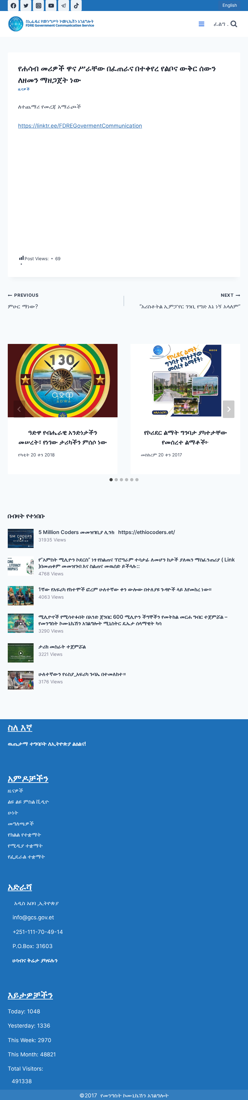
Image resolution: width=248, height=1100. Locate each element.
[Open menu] (202, 24)
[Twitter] (25, 5)
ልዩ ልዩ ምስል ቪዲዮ (28, 801)
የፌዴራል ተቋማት (26, 856)
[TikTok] (76, 5)
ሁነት (13, 812)
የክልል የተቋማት (24, 834)
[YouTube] (51, 5)
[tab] (111, 479)
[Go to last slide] (19, 409)
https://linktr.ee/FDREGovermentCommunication (80, 126)
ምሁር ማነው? (23, 301)
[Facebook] (13, 5)
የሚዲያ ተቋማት (25, 845)
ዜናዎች (24, 89)
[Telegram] (63, 5)
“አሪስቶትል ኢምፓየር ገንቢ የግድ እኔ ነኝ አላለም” (190, 301)
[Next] (228, 409)
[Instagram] (38, 5)
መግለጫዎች (21, 823)
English (229, 5)
